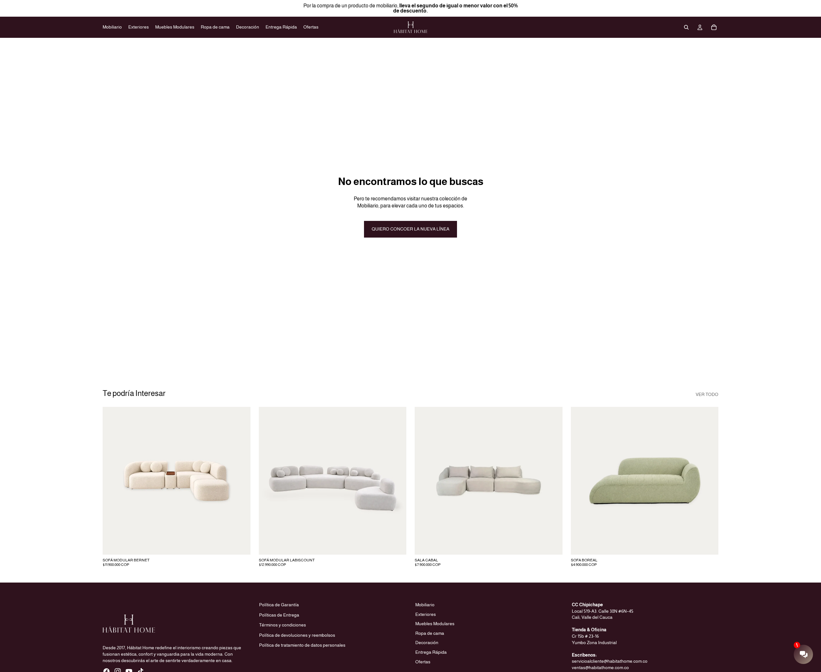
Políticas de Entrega (279, 614)
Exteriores (425, 614)
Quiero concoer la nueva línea (410, 228)
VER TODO (707, 394)
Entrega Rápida (431, 652)
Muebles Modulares (434, 623)
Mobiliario (425, 604)
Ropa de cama (429, 633)
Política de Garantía (279, 604)
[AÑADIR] (240, 544)
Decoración (426, 642)
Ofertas (422, 661)
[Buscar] (686, 27)
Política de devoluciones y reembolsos (297, 635)
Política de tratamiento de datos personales (302, 645)
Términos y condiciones (282, 624)
